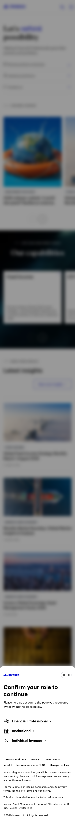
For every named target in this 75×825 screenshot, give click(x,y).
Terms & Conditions (15, 759)
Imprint (7, 765)
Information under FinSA (31, 765)
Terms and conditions (37, 790)
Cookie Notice (52, 759)
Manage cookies (59, 765)
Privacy (35, 759)
